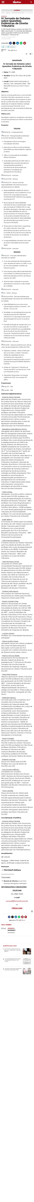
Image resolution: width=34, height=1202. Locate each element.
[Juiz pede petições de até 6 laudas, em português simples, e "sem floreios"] (26, 961)
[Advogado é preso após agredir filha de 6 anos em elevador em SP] (26, 971)
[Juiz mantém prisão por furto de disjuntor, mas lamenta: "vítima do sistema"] (26, 952)
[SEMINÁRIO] (4, 928)
